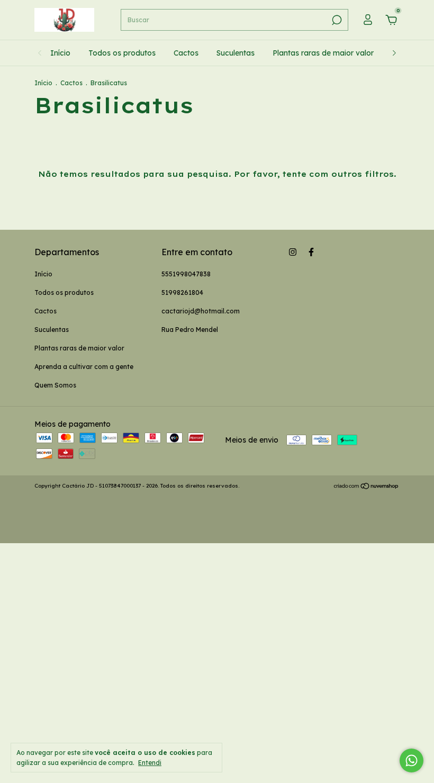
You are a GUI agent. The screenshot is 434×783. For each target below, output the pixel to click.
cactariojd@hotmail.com (200, 311)
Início (60, 53)
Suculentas (235, 53)
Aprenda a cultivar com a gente (83, 367)
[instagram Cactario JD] (292, 252)
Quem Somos (55, 385)
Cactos (186, 53)
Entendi (149, 763)
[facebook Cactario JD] (311, 252)
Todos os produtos (122, 53)
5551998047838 (186, 274)
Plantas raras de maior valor (323, 53)
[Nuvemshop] (366, 487)
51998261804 (182, 292)
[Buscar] (336, 20)
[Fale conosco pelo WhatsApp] (411, 760)
